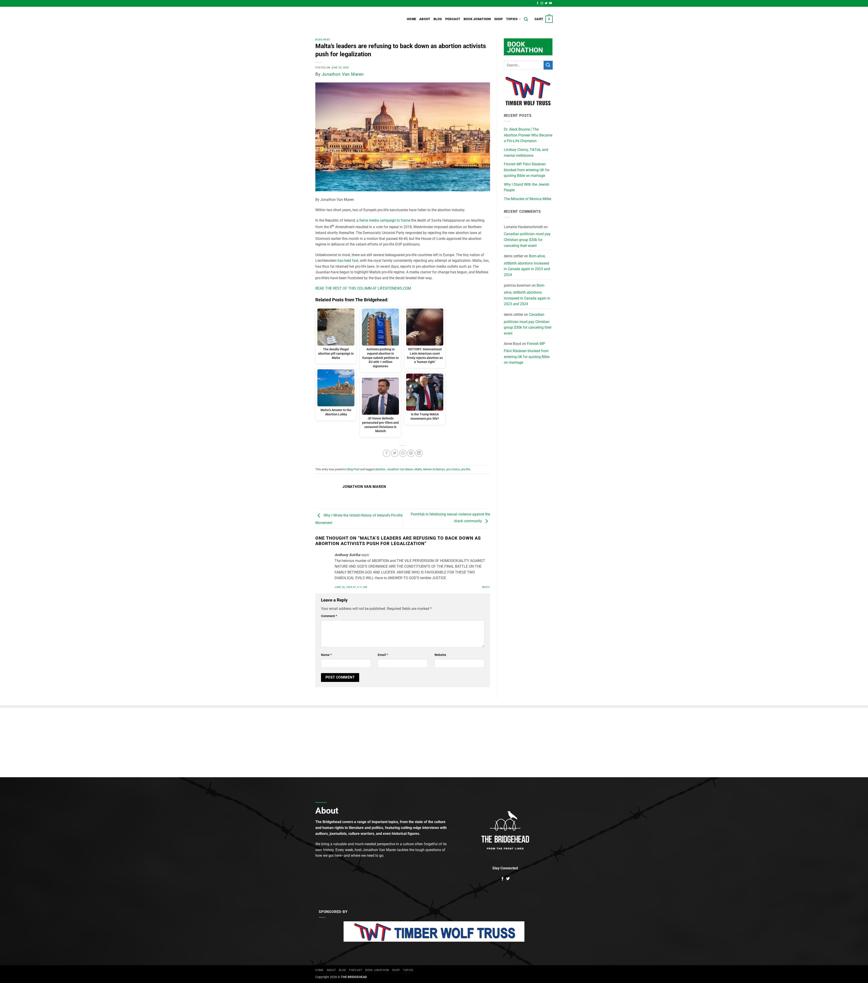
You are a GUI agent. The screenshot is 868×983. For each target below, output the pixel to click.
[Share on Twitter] (394, 453)
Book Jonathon (477, 19)
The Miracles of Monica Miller (527, 199)
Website (440, 655)
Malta (418, 469)
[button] (544, 19)
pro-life (465, 469)
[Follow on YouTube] (550, 3)
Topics (512, 19)
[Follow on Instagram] (541, 3)
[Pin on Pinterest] (411, 453)
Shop (498, 19)
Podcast (452, 19)
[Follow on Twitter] (546, 3)
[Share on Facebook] (386, 453)
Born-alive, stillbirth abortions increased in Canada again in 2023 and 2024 (527, 265)
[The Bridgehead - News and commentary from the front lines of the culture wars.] (345, 19)
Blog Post (322, 39)
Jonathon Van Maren (343, 74)
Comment (329, 616)
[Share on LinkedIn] (419, 453)
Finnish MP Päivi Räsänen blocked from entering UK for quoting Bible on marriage (527, 170)
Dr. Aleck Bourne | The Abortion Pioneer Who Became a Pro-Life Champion (528, 135)
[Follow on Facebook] (537, 3)
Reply (486, 587)
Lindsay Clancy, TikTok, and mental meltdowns (526, 152)
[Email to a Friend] (403, 453)
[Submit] (548, 65)
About (424, 19)
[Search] (526, 19)
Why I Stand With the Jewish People (526, 187)
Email (383, 655)
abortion (380, 469)
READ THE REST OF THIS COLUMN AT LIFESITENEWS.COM (363, 288)
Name (326, 655)
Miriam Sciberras (434, 469)
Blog (438, 19)
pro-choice (453, 469)
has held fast (347, 260)
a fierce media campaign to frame (383, 220)
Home (411, 19)
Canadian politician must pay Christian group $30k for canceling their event (527, 240)
